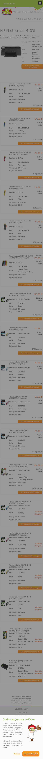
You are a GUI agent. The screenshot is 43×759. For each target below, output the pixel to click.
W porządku (31, 753)
